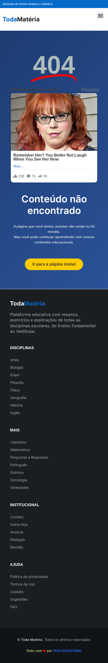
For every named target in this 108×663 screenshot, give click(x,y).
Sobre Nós (19, 524)
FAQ (13, 607)
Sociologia (18, 480)
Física (15, 390)
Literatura (18, 442)
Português (18, 465)
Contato (16, 517)
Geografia (18, 397)
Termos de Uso (22, 584)
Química (17, 472)
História (16, 405)
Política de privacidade (29, 576)
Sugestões (19, 599)
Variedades (19, 487)
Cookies (16, 592)
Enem (14, 375)
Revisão (16, 547)
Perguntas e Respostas (29, 457)
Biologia (16, 367)
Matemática (20, 450)
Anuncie (16, 532)
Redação (17, 539)
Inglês (15, 413)
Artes (14, 360)
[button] (100, 15)
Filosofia (17, 382)
